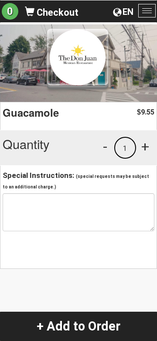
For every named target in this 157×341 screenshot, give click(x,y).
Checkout (56, 12)
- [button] (105, 146)
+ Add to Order (78, 326)
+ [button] (145, 146)
